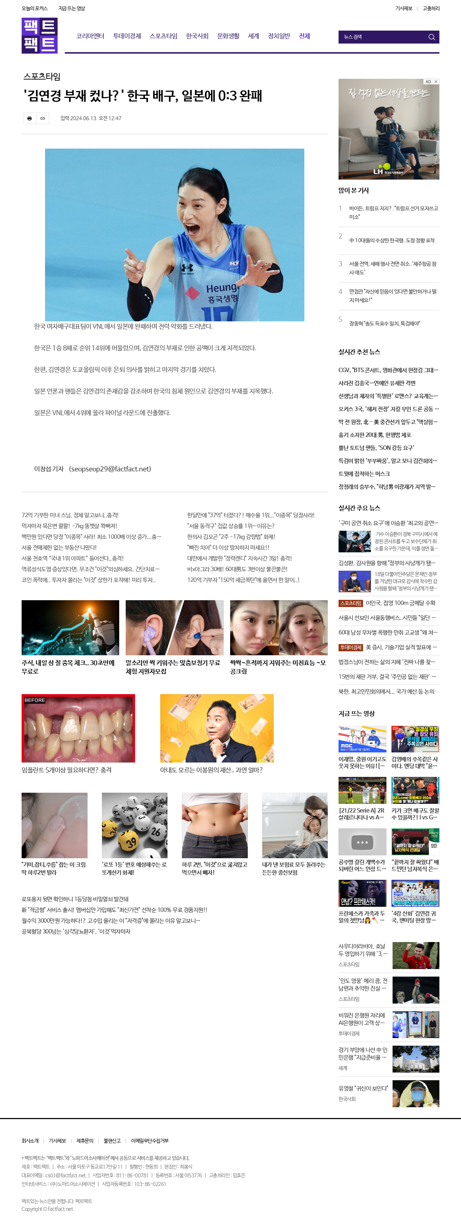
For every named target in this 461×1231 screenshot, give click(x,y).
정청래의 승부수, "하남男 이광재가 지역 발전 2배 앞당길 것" (387, 488)
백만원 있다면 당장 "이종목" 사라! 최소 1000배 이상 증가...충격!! (92, 537)
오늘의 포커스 (35, 9)
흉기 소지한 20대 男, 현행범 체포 (375, 435)
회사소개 (30, 1141)
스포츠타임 (163, 36)
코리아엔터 (90, 36)
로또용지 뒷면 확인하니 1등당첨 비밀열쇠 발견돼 (75, 899)
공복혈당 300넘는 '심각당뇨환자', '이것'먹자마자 (76, 931)
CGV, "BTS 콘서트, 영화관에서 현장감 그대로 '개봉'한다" (388, 371)
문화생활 (228, 36)
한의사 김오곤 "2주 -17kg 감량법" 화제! (231, 537)
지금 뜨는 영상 (71, 9)
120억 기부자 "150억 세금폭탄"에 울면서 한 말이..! (243, 580)
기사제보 (403, 9)
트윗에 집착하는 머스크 (364, 474)
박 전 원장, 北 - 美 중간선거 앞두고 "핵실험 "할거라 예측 (386, 423)
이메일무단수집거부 (150, 1141)
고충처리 (431, 9)
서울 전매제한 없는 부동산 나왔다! (59, 547)
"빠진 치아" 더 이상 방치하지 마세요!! (228, 547)
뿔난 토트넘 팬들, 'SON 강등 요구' (376, 448)
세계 (253, 36)
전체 (304, 36)
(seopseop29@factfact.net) (110, 469)
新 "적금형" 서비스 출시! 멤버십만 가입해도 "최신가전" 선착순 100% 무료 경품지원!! (115, 910)
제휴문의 (84, 1141)
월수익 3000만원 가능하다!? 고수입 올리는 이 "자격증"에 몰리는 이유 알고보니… (111, 921)
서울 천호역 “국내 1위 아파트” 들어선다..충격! (73, 558)
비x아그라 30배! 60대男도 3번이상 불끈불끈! (237, 569)
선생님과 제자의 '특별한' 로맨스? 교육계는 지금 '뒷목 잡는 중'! (389, 397)
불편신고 (112, 1141)
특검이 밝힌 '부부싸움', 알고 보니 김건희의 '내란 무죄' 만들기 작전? (386, 462)
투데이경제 (127, 36)
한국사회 (197, 36)
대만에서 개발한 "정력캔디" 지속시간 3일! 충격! (239, 558)
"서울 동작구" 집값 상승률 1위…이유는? (231, 526)
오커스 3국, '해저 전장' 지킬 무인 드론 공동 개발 (389, 410)
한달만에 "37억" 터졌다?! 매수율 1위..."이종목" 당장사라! (251, 515)
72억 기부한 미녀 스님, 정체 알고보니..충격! (70, 515)
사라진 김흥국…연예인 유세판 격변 (377, 383)
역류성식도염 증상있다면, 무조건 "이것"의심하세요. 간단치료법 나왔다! (92, 569)
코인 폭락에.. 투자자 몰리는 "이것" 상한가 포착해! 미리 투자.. (89, 580)
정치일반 (279, 36)
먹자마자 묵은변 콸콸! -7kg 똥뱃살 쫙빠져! (69, 526)
